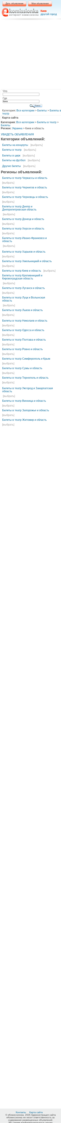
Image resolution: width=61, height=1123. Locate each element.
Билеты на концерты (15, 145)
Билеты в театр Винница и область (24, 400)
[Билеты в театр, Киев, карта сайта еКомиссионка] (20, 12)
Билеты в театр (46, 122)
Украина (17, 128)
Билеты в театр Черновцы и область (25, 197)
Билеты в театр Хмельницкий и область (27, 261)
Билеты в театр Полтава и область (24, 339)
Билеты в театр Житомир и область (24, 419)
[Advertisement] (30, 55)
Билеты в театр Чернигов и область (24, 187)
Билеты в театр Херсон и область (23, 228)
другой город (48, 14)
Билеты (42, 110)
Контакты (21, 1112)
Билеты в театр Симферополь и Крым (26, 358)
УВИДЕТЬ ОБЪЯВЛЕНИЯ (17, 134)
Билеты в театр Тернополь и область (25, 377)
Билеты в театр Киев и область (21, 270)
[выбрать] (36, 145)
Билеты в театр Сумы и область (22, 368)
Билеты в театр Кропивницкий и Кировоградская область (22, 277)
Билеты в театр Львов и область (22, 310)
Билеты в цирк (11, 155)
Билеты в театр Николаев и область (24, 320)
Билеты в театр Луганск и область (23, 288)
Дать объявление (14, 3)
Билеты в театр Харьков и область (23, 251)
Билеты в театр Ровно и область (22, 349)
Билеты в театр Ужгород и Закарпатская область (27, 390)
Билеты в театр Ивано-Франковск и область (24, 240)
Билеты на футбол (13, 160)
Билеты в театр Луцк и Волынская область (23, 299)
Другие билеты (11, 166)
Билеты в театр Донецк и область (23, 219)
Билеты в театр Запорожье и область (25, 410)
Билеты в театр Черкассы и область (24, 177)
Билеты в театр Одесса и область (23, 330)
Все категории (25, 110)
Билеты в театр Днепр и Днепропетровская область (19, 208)
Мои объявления (40, 3)
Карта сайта (36, 1112)
